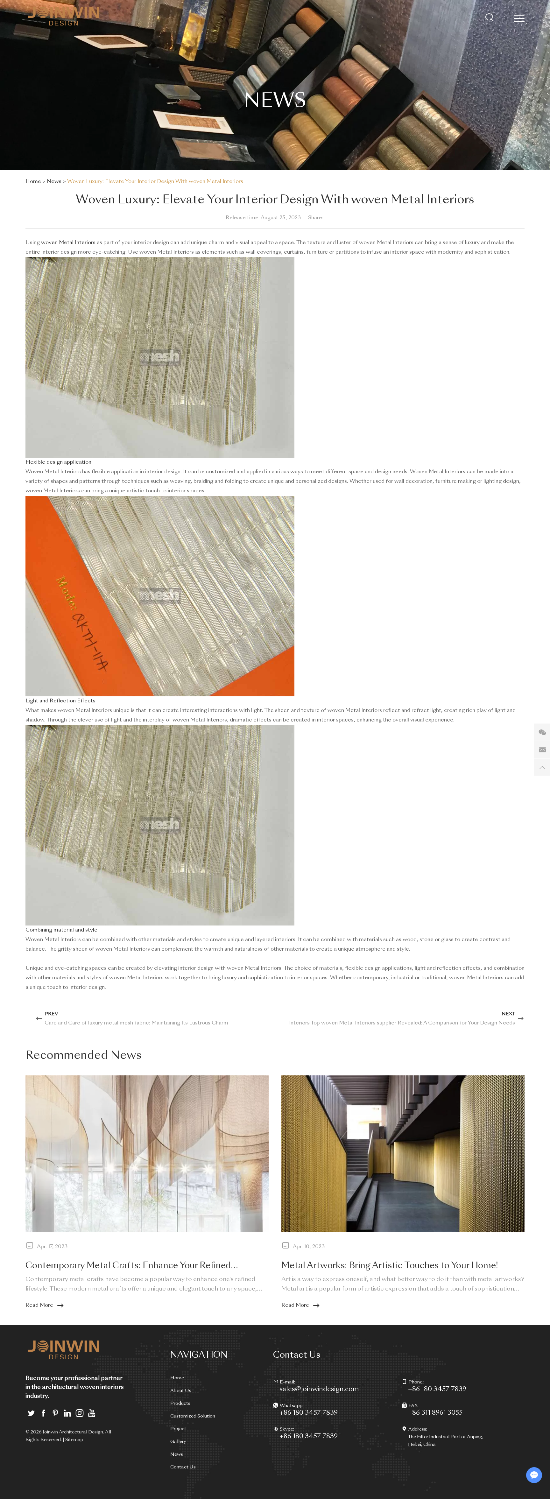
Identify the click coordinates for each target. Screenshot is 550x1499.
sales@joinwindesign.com (319, 1389)
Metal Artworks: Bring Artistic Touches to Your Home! (389, 1266)
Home (33, 181)
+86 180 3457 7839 (308, 1413)
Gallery (178, 1441)
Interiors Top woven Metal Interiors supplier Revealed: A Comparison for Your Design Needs (402, 1023)
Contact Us (183, 1467)
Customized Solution (192, 1416)
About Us (180, 1391)
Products (180, 1403)
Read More (39, 1305)
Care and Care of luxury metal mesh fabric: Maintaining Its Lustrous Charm (136, 1023)
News (54, 181)
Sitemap (74, 1440)
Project (178, 1429)
